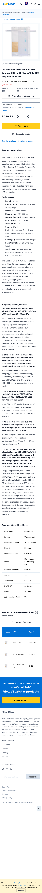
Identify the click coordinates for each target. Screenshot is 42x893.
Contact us (6, 744)
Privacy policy (7, 798)
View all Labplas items (11, 20)
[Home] (8, 4)
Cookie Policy (22, 885)
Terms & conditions (9, 791)
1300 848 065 (10, 765)
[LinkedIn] (11, 769)
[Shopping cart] (34, 4)
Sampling (25, 12)
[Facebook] (3, 769)
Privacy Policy (19, 883)
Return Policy (6, 787)
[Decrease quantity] (18, 116)
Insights (5, 757)
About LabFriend (8, 740)
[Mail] (7, 769)
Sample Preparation (13, 12)
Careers (5, 749)
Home (4, 12)
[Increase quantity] (28, 116)
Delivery (5, 753)
